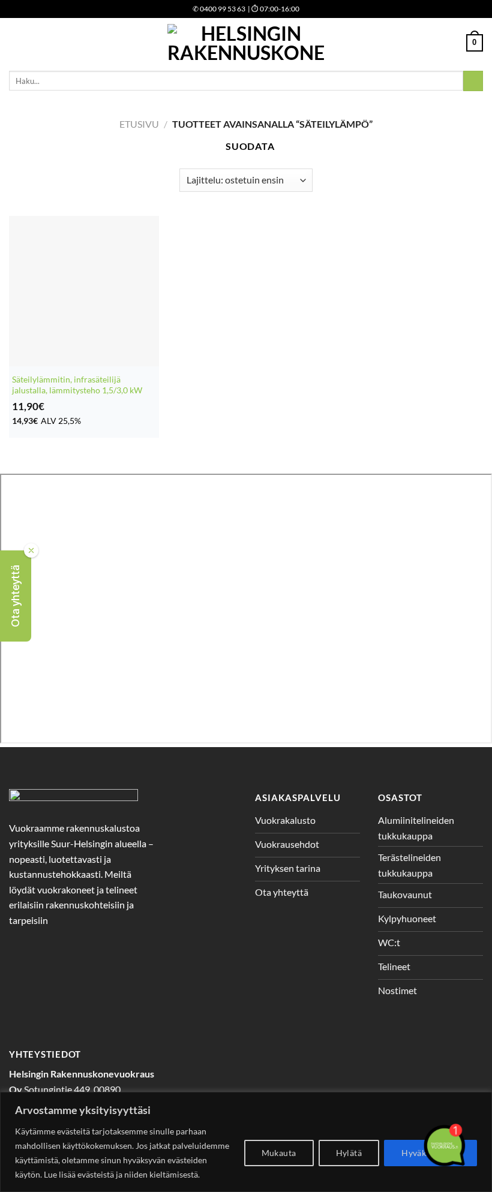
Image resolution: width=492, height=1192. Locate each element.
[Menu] (16, 43)
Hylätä (349, 1153)
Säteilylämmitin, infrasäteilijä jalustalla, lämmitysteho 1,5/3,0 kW (77, 385)
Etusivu (139, 124)
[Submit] (473, 81)
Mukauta (279, 1153)
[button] (15, 596)
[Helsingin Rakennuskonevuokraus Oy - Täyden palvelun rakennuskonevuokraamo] (246, 43)
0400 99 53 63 (219, 8)
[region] (246, 1142)
